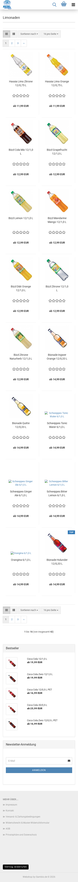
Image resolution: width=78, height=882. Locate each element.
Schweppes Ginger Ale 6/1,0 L (21, 493)
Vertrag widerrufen (16, 866)
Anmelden (39, 770)
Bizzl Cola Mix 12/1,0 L (21, 151)
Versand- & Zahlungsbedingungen (23, 816)
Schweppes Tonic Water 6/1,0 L (57, 425)
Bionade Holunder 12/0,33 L (57, 561)
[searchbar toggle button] (54, 4)
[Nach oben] (67, 876)
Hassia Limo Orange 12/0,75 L (57, 83)
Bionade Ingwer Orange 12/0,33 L (57, 356)
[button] (6, 34)
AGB (8, 828)
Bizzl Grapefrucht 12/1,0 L (57, 151)
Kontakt (10, 810)
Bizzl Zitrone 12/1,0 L (57, 288)
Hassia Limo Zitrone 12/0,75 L (21, 83)
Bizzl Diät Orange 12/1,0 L (21, 288)
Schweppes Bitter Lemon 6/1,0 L (57, 493)
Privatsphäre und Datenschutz (21, 834)
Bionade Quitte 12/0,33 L (21, 425)
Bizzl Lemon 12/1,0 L (21, 218)
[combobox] (29, 34)
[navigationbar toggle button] (73, 4)
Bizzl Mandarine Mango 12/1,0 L (57, 220)
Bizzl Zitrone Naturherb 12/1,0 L (21, 356)
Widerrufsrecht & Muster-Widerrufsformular (27, 822)
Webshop (27, 877)
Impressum (11, 804)
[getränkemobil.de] (6, 4)
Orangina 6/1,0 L (21, 559)
